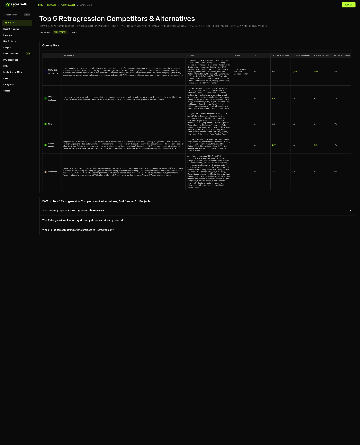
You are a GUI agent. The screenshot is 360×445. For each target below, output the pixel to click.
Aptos (236, 69)
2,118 (294, 72)
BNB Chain (238, 72)
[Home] (15, 5)
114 (273, 172)
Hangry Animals (51, 145)
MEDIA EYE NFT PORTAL (53, 71)
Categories (8, 84)
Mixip (50, 124)
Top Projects (9, 23)
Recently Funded (11, 29)
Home (40, 5)
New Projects (9, 41)
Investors (7, 35)
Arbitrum (243, 69)
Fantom (245, 74)
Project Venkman (52, 98)
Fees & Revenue (16, 54)
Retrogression (68, 5)
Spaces (6, 91)
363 (315, 145)
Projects (51, 5)
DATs (5, 66)
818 (273, 98)
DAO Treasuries (10, 60)
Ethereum (237, 74)
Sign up (348, 5)
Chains (6, 78)
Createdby (52, 172)
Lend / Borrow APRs (12, 72)
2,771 (274, 145)
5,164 (316, 72)
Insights (7, 47)
